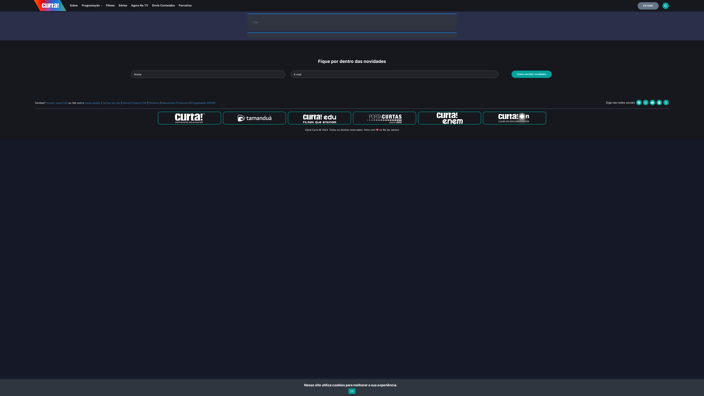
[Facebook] (639, 102)
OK (352, 391)
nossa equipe (92, 102)
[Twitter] (666, 102)
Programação (91, 5)
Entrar (648, 5)
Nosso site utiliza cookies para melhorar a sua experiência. (352, 385)
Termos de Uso (111, 102)
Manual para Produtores (175, 102)
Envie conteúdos (163, 5)
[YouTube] (652, 102)
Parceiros (185, 5)
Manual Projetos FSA (134, 102)
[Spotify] (659, 102)
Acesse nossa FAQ (57, 102)
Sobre (74, 5)
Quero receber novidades (531, 74)
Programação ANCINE (203, 102)
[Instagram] (645, 102)
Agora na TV (139, 5)
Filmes (110, 5)
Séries (123, 5)
